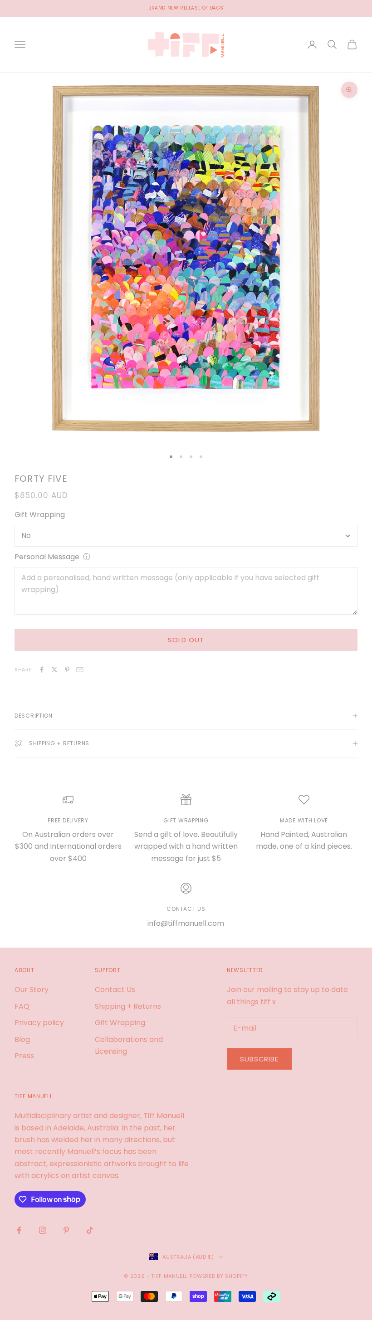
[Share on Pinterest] (67, 669)
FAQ (22, 1006)
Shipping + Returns (128, 1006)
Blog (22, 1039)
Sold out (186, 640)
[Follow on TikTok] (89, 1230)
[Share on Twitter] (54, 669)
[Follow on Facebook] (19, 1230)
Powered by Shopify (219, 1276)
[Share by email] (79, 669)
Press (24, 1056)
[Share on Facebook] (41, 669)
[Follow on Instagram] (42, 1230)
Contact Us (115, 989)
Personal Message (47, 557)
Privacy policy (39, 1022)
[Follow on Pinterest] (66, 1230)
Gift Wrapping (40, 514)
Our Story (32, 989)
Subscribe (259, 1059)
